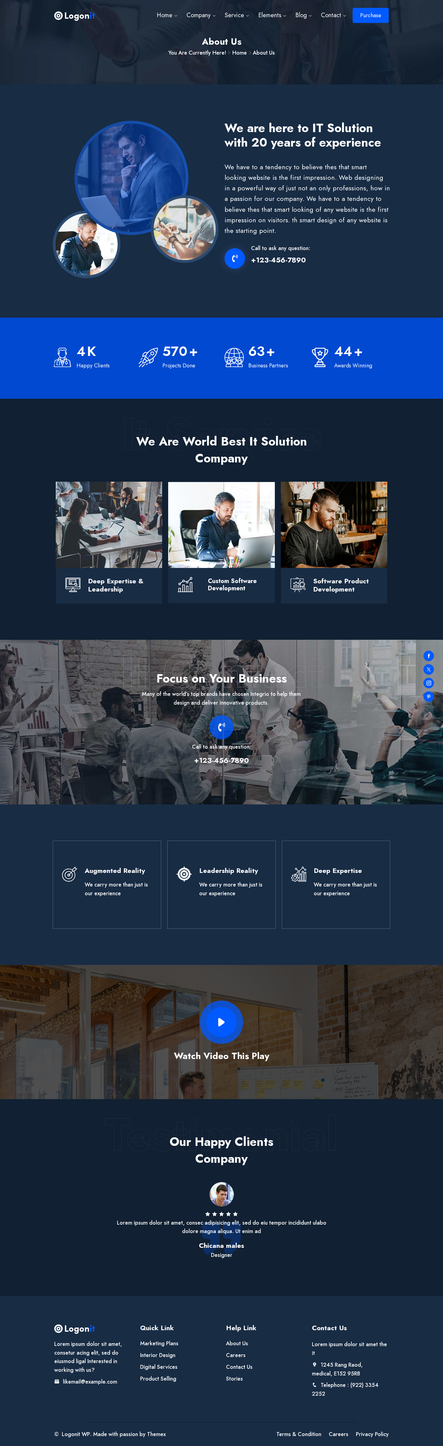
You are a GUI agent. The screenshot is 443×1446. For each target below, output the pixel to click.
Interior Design (157, 1355)
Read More (106, 885)
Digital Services (159, 1367)
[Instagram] (428, 683)
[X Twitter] (428, 669)
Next (399, 1234)
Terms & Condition (298, 1434)
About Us (237, 1343)
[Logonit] (74, 15)
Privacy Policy (372, 1434)
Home (164, 15)
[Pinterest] (428, 696)
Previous (43, 1234)
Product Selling (158, 1379)
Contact (331, 15)
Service (234, 15)
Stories (234, 1379)
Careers (236, 1355)
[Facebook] (428, 656)
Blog (301, 15)
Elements (269, 15)
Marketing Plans (159, 1343)
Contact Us (239, 1367)
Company (199, 15)
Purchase (370, 15)
